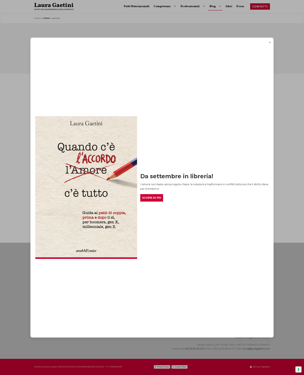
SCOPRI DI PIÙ (151, 197)
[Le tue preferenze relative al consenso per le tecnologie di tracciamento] (298, 369)
